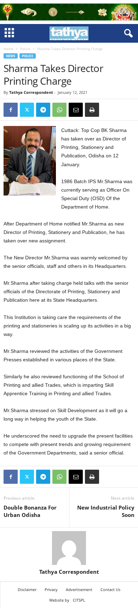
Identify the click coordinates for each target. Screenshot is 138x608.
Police (25, 48)
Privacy (51, 589)
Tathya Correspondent (31, 92)
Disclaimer (27, 589)
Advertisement (79, 589)
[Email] (76, 110)
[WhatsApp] (59, 110)
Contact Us (110, 589)
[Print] (92, 110)
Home (8, 48)
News (10, 56)
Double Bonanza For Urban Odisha (30, 511)
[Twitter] (27, 110)
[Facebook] (11, 110)
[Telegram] (43, 110)
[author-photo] (69, 548)
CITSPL (79, 600)
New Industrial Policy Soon (105, 511)
